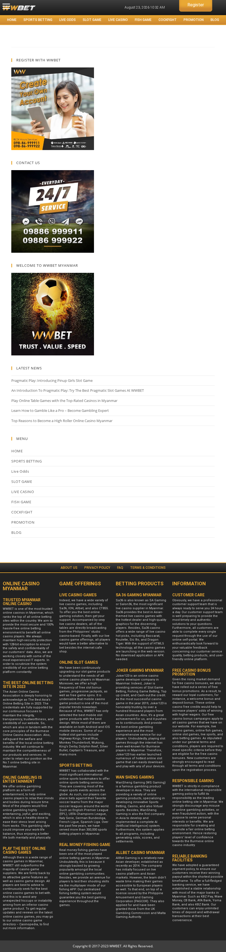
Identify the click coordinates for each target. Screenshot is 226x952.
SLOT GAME (92, 20)
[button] (6, 6)
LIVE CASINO (118, 20)
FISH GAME (143, 20)
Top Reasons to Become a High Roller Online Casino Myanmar (61, 420)
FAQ (120, 568)
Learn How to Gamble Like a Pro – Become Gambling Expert (60, 410)
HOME (12, 20)
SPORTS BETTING (37, 20)
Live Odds (67, 20)
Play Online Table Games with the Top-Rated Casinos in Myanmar (64, 400)
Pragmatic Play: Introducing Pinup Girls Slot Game (52, 380)
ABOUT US (69, 568)
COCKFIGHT (167, 20)
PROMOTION (194, 20)
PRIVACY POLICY (97, 568)
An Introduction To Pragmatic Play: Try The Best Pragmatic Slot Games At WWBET (77, 390)
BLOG (215, 20)
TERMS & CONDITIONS (148, 568)
